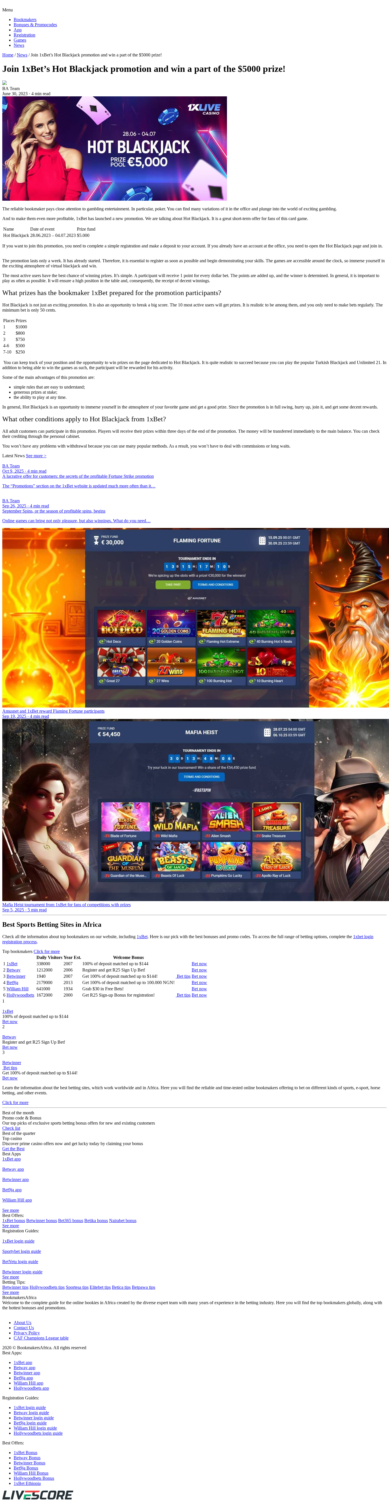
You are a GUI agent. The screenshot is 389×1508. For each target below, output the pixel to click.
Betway (14, 970)
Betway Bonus (27, 1457)
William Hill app (17, 1200)
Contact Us (24, 1327)
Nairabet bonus (122, 1220)
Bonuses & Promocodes (35, 24)
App (18, 29)
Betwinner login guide (22, 1271)
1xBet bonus (13, 1220)
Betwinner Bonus (29, 1462)
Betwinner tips (15, 1287)
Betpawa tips (143, 1287)
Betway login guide (31, 1412)
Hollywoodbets (20, 995)
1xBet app (11, 1159)
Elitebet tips (100, 1287)
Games (20, 40)
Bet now (199, 963)
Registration (24, 34)
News (19, 45)
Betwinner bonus (41, 1220)
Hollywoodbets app (31, 1388)
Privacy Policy (27, 1332)
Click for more (47, 951)
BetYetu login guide (20, 1261)
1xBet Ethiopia (27, 1483)
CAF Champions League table (41, 1338)
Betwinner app (15, 1179)
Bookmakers (25, 19)
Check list (11, 1128)
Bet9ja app (12, 1189)
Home (7, 54)
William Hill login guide (35, 1428)
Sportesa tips (77, 1287)
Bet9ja (12, 982)
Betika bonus (96, 1220)
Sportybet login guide (21, 1251)
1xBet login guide (18, 1241)
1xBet (142, 936)
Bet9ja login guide (30, 1422)
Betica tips (121, 1287)
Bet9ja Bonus (26, 1468)
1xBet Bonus (25, 1452)
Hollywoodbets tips (47, 1287)
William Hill (17, 988)
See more (36, 455)
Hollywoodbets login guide (38, 1433)
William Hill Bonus (31, 1473)
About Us (22, 1322)
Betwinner (16, 976)
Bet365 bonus (70, 1220)
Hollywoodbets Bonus (34, 1478)
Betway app (13, 1169)
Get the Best (13, 1148)
